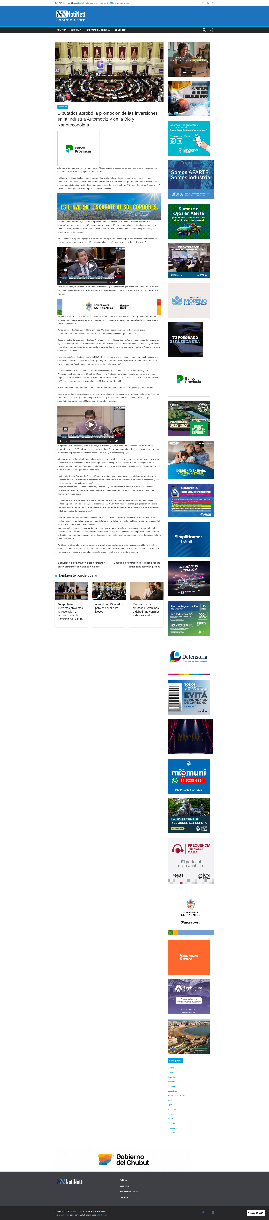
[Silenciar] (116, 282)
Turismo (171, 1132)
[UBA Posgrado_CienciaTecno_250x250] (185, 324)
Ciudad (171, 1068)
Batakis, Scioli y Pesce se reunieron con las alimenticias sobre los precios (137, 565)
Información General (98, 30)
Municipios (172, 1100)
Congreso (63, 107)
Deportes (172, 1077)
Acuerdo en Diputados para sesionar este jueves (109, 608)
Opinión (171, 1105)
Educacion (172, 1086)
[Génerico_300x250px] (189, 43)
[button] (91, 266)
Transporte (172, 1128)
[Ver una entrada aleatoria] (211, 30)
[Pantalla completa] (121, 282)
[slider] (88, 282)
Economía (76, 30)
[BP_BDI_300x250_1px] (78, 133)
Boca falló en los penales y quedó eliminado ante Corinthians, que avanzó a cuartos (81, 565)
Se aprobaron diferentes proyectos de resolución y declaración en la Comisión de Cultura (70, 611)
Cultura (171, 1072)
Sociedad (172, 1123)
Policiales (172, 1109)
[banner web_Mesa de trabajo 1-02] (191, 890)
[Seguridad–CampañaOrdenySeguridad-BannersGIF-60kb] (189, 800)
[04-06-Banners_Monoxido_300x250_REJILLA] (189, 681)
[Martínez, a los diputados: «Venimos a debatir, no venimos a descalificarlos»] (147, 584)
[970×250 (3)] (109, 195)
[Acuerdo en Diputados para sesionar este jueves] (109, 584)
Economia (172, 1082)
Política (61, 30)
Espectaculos (173, 1091)
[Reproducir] (61, 282)
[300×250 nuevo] (189, 523)
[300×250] (189, 83)
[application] (91, 266)
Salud (170, 1118)
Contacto (120, 30)
